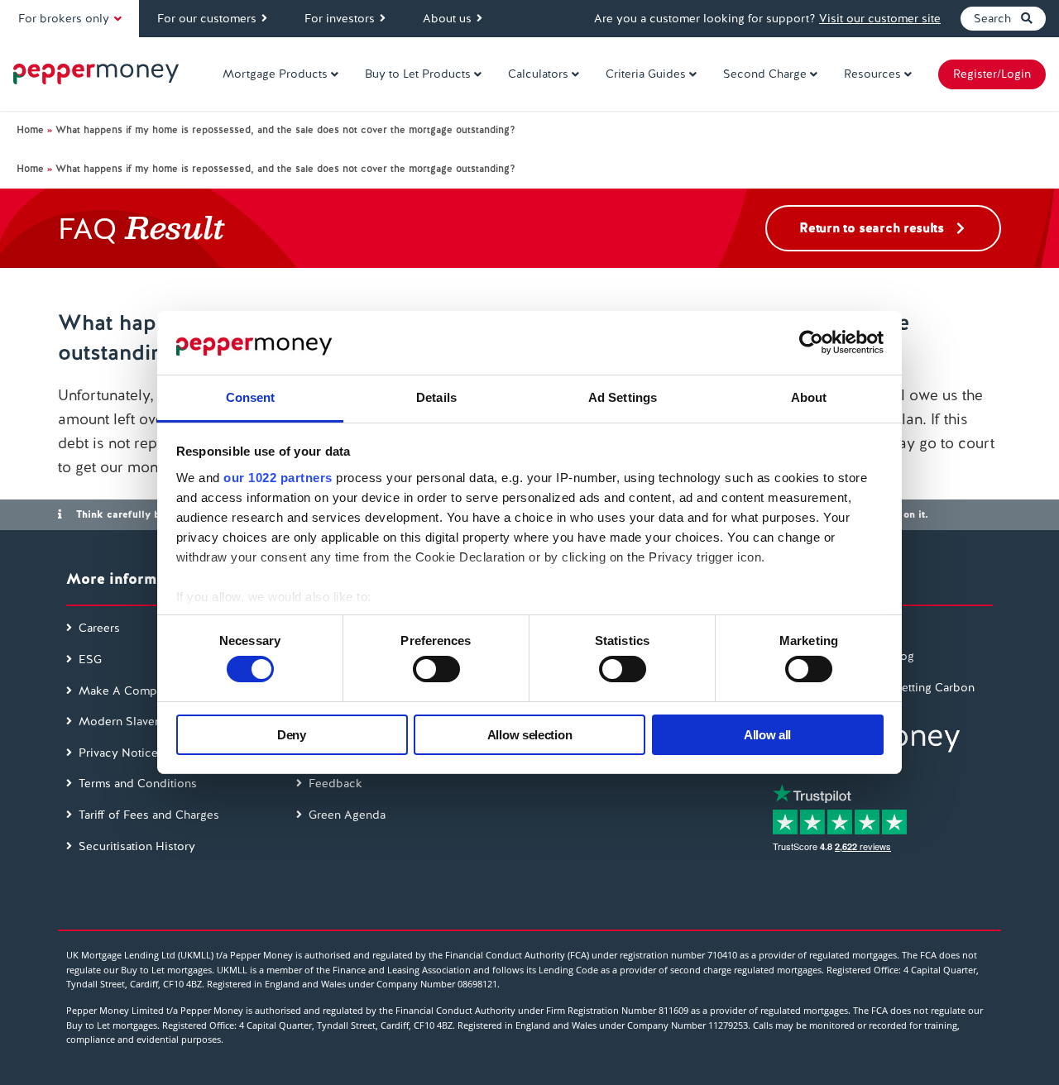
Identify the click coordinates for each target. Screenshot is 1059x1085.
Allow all (767, 735)
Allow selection (530, 735)
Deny (291, 735)
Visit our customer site (880, 18)
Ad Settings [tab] (622, 397)
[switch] (436, 669)
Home (30, 129)
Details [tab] (436, 397)
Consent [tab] (251, 397)
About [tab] (809, 397)
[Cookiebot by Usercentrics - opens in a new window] (811, 342)
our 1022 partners (278, 478)
